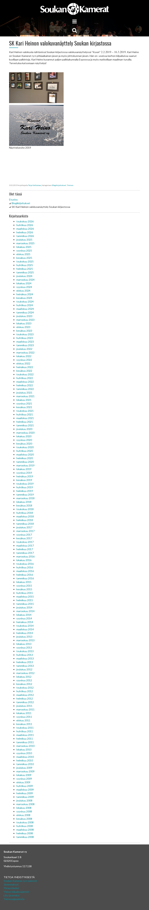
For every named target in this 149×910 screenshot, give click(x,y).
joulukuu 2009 (24, 767)
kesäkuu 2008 (24, 818)
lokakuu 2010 (23, 749)
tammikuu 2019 (25, 494)
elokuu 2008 (23, 815)
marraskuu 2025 (25, 243)
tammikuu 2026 (25, 235)
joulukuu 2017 (24, 527)
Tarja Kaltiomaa (34, 185)
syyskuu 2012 (24, 680)
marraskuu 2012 (25, 673)
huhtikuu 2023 (24, 337)
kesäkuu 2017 (24, 538)
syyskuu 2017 (24, 534)
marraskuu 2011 (25, 709)
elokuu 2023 (23, 327)
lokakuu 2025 (23, 246)
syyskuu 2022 (24, 359)
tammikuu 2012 (25, 702)
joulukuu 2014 (24, 607)
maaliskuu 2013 (25, 658)
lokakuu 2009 (23, 775)
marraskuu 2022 (25, 352)
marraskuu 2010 (25, 745)
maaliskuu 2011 (25, 734)
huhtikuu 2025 (24, 265)
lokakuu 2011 (23, 713)
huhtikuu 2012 (24, 691)
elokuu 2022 (23, 363)
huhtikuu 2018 (24, 512)
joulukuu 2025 (24, 239)
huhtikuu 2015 (24, 592)
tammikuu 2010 (25, 764)
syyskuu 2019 (24, 472)
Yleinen (70, 185)
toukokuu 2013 (25, 651)
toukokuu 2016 (25, 563)
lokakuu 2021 (23, 399)
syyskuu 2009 (24, 778)
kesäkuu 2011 (24, 724)
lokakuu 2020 (23, 436)
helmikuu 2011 (24, 738)
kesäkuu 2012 (24, 683)
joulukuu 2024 (24, 276)
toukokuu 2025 (25, 261)
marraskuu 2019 (25, 465)
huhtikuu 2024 (24, 305)
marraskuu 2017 (25, 530)
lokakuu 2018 (23, 501)
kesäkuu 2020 (24, 443)
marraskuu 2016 (25, 556)
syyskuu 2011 (24, 716)
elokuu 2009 (23, 782)
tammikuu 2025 (25, 272)
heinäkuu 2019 (24, 476)
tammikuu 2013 (25, 665)
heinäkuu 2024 (24, 294)
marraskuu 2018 (25, 498)
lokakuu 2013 (23, 643)
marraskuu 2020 (25, 432)
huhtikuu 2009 (24, 785)
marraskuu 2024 (25, 279)
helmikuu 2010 (24, 760)
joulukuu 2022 (24, 348)
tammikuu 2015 (25, 603)
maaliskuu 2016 (25, 571)
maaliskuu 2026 (25, 228)
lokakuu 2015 (23, 581)
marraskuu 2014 (25, 611)
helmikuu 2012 (24, 698)
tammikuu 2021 (25, 425)
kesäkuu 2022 (24, 370)
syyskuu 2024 (24, 286)
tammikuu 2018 (25, 523)
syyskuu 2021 (24, 403)
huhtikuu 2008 (24, 826)
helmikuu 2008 (24, 833)
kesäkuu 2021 (24, 407)
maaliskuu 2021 (25, 418)
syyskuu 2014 (24, 618)
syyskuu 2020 (24, 439)
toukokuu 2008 (25, 822)
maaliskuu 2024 (25, 308)
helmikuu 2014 (24, 632)
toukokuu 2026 (25, 221)
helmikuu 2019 (24, 490)
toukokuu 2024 (25, 301)
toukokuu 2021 (25, 410)
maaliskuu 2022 (25, 381)
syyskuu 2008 (24, 811)
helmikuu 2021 (24, 421)
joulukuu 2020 (24, 429)
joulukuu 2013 (24, 636)
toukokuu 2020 (25, 447)
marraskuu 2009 (25, 771)
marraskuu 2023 (25, 319)
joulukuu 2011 (24, 705)
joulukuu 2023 (24, 316)
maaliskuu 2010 (25, 756)
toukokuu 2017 (25, 541)
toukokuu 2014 (25, 625)
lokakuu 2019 (23, 469)
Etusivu (13, 199)
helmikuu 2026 (24, 232)
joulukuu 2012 (24, 669)
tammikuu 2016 (25, 578)
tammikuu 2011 (25, 742)
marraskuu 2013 (25, 640)
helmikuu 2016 (24, 574)
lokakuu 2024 (23, 283)
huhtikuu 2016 (24, 567)
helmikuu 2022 (24, 385)
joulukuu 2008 (24, 800)
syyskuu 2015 (24, 585)
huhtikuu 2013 (24, 654)
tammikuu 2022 (25, 388)
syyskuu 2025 (24, 250)
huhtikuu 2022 (24, 378)
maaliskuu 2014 (25, 629)
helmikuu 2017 (24, 549)
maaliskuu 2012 (25, 694)
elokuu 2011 (23, 720)
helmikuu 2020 (24, 458)
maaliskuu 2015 (25, 596)
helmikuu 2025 (24, 268)
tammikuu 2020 (25, 461)
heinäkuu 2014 (24, 622)
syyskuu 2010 (24, 753)
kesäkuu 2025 (24, 257)
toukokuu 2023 (25, 334)
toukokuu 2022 (25, 374)
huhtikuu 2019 (24, 487)
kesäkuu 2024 (24, 297)
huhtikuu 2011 (24, 731)
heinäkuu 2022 (24, 367)
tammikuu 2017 (25, 552)
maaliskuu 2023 (25, 341)
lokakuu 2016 (23, 560)
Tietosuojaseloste (14, 899)
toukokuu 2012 (25, 687)
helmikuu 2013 (24, 662)
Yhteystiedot (11, 888)
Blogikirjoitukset (59, 185)
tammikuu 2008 (25, 836)
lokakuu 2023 (23, 323)
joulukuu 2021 (24, 392)
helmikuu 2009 (24, 793)
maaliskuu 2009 (25, 789)
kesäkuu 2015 (24, 589)
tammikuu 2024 (25, 312)
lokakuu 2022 (23, 356)
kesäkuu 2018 (24, 505)
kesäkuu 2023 (24, 330)
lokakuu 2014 (23, 614)
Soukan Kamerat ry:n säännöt (20, 880)
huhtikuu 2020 (24, 450)
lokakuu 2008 (23, 807)
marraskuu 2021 (25, 396)
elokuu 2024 (23, 290)
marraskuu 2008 (25, 804)
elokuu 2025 (23, 254)
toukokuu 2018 (25, 509)
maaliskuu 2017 (25, 545)
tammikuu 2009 (25, 796)
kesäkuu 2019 (24, 479)
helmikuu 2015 (24, 600)
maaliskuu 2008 (25, 829)
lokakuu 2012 (23, 676)
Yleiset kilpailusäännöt (16, 891)
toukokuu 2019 (25, 483)
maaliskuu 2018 (25, 516)
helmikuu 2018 (24, 520)
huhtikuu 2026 (24, 225)
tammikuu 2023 (25, 345)
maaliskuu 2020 (25, 454)
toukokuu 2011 (25, 727)
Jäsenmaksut (11, 884)
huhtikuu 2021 (24, 414)
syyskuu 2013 (24, 647)
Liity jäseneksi (11, 895)
